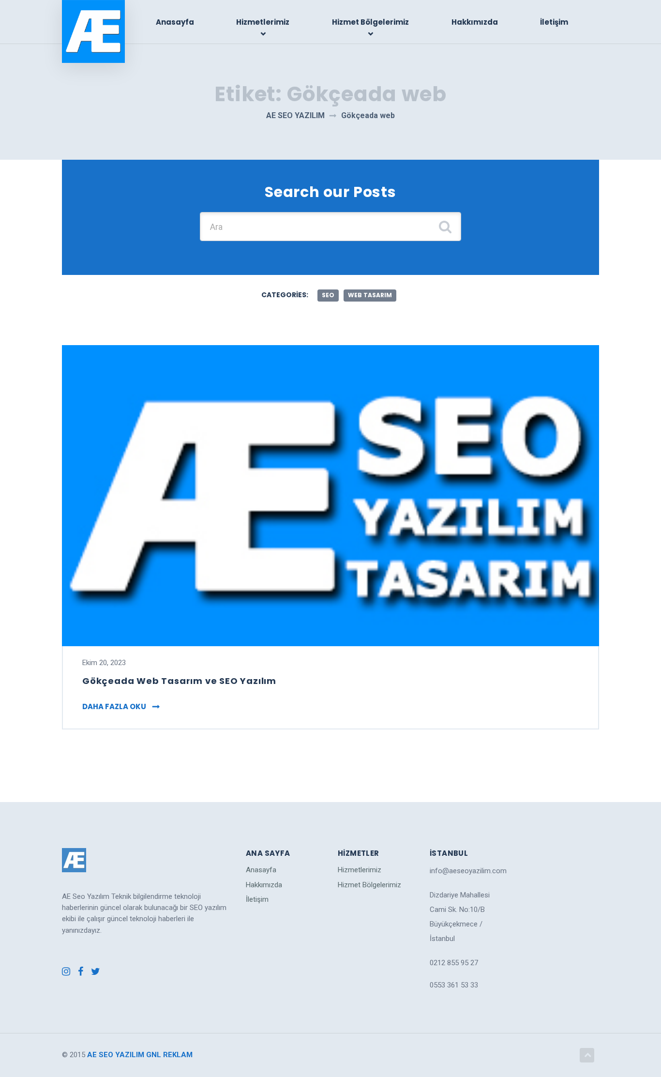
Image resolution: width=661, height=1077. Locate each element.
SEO (328, 295)
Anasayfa (175, 22)
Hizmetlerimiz (262, 22)
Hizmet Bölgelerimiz (370, 22)
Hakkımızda (474, 22)
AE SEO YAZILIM (115, 1054)
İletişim (554, 22)
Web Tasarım (370, 295)
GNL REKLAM (169, 1054)
